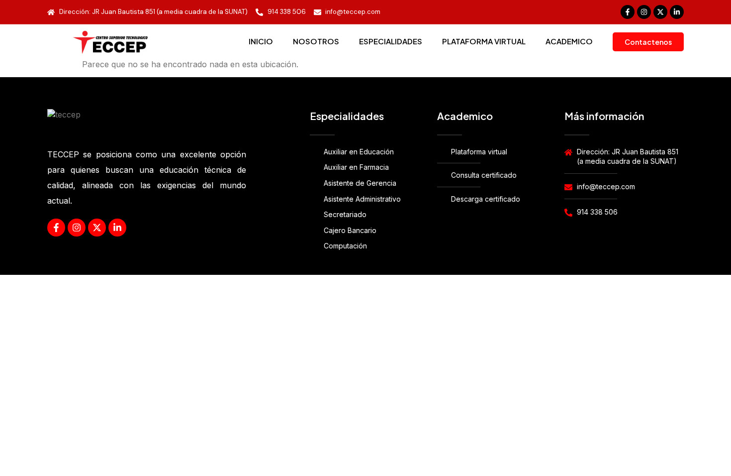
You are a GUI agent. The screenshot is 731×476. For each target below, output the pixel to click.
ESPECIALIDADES (390, 41)
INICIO (261, 41)
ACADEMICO (569, 41)
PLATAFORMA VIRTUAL (484, 41)
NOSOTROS (316, 41)
